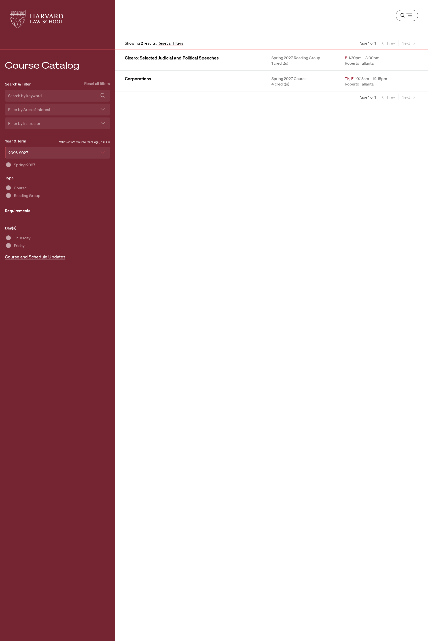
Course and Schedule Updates (35, 256)
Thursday (22, 237)
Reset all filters (97, 83)
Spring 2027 (24, 164)
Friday (19, 245)
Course (20, 187)
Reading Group (27, 195)
